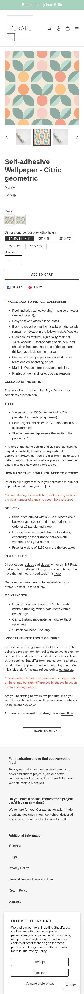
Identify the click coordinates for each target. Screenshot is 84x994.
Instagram (51, 778)
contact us (66, 669)
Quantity (10, 252)
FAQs (13, 857)
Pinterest (67, 778)
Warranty (15, 902)
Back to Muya (45, 731)
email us (67, 713)
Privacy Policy (37, 951)
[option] (23, 137)
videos (45, 564)
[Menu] (76, 28)
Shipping (15, 845)
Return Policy (18, 890)
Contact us (21, 586)
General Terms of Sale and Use (31, 879)
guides (29, 564)
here (35, 395)
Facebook (35, 778)
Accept (40, 962)
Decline (40, 973)
